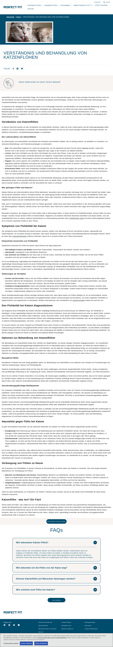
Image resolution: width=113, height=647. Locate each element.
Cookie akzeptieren (41, 643)
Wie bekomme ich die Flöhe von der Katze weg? (41, 568)
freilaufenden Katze (76, 218)
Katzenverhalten (79, 300)
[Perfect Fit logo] (13, 612)
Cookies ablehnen (26, 643)
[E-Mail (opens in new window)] (17, 69)
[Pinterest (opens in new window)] (9, 625)
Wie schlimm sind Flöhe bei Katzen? (35, 589)
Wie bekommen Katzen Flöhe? (32, 542)
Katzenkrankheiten (19, 236)
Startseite (10, 17)
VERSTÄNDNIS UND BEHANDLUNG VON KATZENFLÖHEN (46, 17)
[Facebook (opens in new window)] (4, 625)
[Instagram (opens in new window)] (19, 625)
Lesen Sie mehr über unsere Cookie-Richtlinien (52, 637)
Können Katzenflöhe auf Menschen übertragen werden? (45, 579)
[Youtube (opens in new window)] (14, 625)
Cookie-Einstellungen (91, 628)
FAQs (56, 530)
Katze (18, 17)
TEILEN (7, 69)
